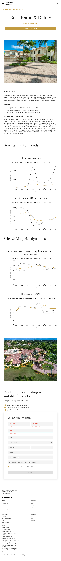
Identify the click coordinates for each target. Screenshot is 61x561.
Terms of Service (21, 466)
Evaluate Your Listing (30, 28)
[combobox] (29, 443)
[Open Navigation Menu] (57, 3)
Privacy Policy (30, 466)
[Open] (52, 442)
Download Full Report (30, 23)
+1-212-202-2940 (6, 493)
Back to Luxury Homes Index (14, 9)
